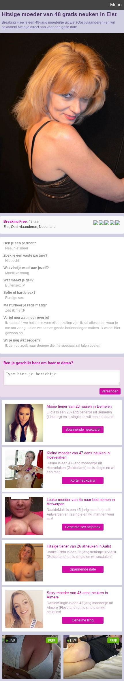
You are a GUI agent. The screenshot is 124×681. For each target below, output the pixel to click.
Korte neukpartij (82, 480)
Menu (116, 4)
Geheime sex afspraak (82, 527)
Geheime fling (83, 620)
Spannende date (83, 569)
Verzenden (110, 391)
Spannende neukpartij (82, 430)
